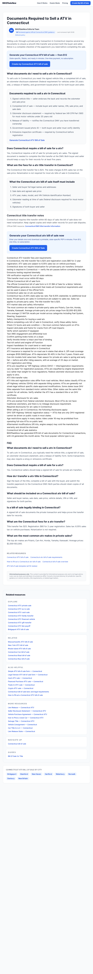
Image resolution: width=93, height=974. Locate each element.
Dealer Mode (55, 3)
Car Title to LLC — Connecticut (20, 728)
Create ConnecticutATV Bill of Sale (28, 248)
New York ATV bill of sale (18, 645)
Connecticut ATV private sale (19, 605)
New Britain (23, 778)
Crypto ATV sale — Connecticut (20, 688)
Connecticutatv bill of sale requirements (46, 557)
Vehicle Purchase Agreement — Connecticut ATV (27, 714)
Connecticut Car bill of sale (18, 652)
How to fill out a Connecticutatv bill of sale (24, 562)
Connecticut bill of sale (17, 744)
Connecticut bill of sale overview (55, 562)
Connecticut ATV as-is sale (19, 609)
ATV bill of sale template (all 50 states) (22, 566)
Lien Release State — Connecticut (21, 731)
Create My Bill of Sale (80, 3)
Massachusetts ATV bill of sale (20, 642)
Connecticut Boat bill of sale (19, 655)
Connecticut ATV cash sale (19, 612)
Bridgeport (11, 774)
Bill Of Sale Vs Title (15, 756)
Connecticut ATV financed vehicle (21, 619)
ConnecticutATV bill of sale (17, 557)
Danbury (11, 778)
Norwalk (71, 774)
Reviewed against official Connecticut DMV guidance (36, 32)
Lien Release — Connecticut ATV (21, 707)
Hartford (48, 774)
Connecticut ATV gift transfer (19, 623)
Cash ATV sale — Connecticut (20, 678)
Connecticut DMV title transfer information (42, 226)
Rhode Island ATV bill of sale (19, 649)
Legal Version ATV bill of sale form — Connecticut (27, 675)
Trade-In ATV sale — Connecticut (21, 685)
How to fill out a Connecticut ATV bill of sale (25, 695)
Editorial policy (20, 35)
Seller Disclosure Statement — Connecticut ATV (27, 711)
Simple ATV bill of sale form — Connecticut (25, 671)
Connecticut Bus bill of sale (19, 659)
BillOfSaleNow (9, 3)
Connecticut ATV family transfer (20, 616)
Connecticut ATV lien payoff (19, 626)
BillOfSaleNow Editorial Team (27, 29)
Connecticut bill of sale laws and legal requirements (28, 692)
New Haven (36, 774)
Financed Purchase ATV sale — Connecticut (25, 681)
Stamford (24, 774)
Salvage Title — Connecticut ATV (21, 721)
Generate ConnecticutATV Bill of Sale (27, 140)
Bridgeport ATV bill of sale (18, 629)
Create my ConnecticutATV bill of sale (30, 64)
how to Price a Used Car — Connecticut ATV (25, 718)
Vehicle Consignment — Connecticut (22, 724)
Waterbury (60, 774)
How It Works (42, 3)
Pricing (65, 3)
